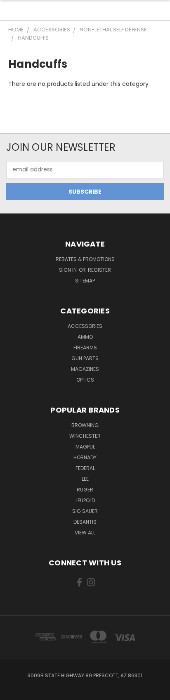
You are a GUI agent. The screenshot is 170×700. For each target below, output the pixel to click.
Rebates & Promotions (85, 259)
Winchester (85, 435)
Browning (85, 425)
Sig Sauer (85, 511)
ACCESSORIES (85, 326)
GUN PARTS (85, 358)
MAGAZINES (85, 369)
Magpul (85, 446)
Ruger (85, 489)
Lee (85, 478)
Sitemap (85, 280)
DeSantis (85, 521)
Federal (85, 468)
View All (85, 532)
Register (99, 269)
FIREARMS (85, 347)
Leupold (85, 500)
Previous (12, 691)
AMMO (85, 336)
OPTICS (85, 379)
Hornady (85, 457)
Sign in (68, 269)
